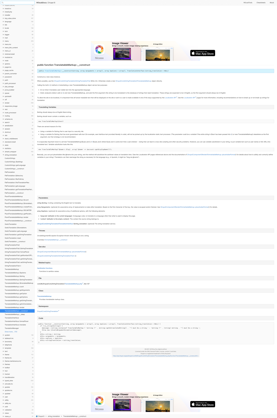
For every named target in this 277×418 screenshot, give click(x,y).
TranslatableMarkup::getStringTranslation (19, 300)
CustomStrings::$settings (14, 162)
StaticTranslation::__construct (15, 241)
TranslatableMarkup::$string (15, 276)
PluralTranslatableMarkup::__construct (18, 221)
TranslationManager (12, 328)
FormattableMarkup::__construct (56, 240)
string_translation (54, 416)
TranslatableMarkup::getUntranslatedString (20, 304)
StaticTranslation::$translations (15, 228)
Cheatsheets (261, 2)
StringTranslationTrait (12, 245)
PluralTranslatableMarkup (14, 196)
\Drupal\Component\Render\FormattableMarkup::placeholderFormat (211, 154)
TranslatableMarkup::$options (15, 273)
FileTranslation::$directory (14, 175)
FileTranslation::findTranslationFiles (17, 182)
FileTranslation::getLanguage (15, 186)
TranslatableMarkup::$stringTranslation (18, 280)
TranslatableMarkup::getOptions (16, 297)
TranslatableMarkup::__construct (16, 311)
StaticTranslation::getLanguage (16, 231)
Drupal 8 (41, 416)
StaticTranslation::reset (13, 238)
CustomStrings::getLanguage (15, 165)
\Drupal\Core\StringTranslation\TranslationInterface (55, 224)
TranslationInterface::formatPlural (16, 321)
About (272, 2)
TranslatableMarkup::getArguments (17, 290)
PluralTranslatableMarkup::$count (17, 200)
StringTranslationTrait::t (13, 266)
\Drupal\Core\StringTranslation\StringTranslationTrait (72, 81)
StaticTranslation (10, 224)
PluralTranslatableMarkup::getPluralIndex (19, 214)
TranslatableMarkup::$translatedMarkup (19, 283)
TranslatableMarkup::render (14, 307)
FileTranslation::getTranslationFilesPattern (19, 189)
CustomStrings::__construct (14, 169)
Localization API (170, 98)
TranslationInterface (12, 318)
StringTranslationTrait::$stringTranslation (19, 248)
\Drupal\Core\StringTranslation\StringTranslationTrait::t (56, 256)
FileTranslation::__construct (14, 193)
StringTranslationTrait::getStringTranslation (20, 259)
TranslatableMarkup (12, 269)
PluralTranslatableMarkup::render (16, 217)
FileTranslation (10, 172)
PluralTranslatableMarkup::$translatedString (20, 203)
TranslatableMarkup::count (14, 286)
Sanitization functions (44, 268)
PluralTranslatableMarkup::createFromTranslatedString (20, 207)
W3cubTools (248, 2)
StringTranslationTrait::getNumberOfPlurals (20, 255)
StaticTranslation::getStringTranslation (18, 234)
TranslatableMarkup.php (73, 284)
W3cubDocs (41, 3)
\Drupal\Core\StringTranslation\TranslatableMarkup (133, 81)
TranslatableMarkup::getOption (16, 293)
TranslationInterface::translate (15, 325)
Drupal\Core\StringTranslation (47, 311)
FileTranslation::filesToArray (14, 179)
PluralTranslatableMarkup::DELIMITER (18, 210)
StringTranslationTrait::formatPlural (17, 252)
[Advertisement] (102, 24)
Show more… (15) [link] (11, 332)
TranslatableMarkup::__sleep (15, 314)
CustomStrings (10, 158)
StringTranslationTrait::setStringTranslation (19, 262)
